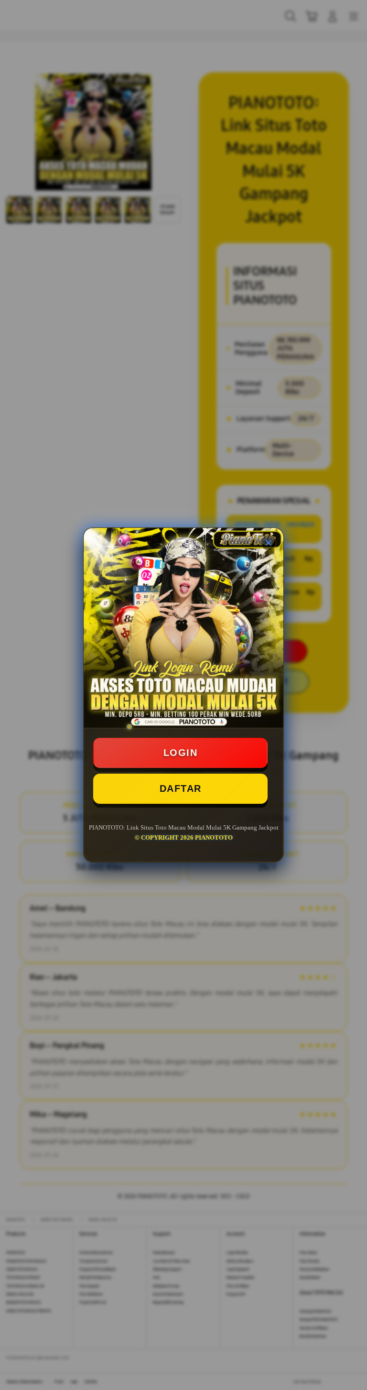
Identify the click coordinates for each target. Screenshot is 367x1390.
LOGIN (180, 752)
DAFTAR (181, 788)
